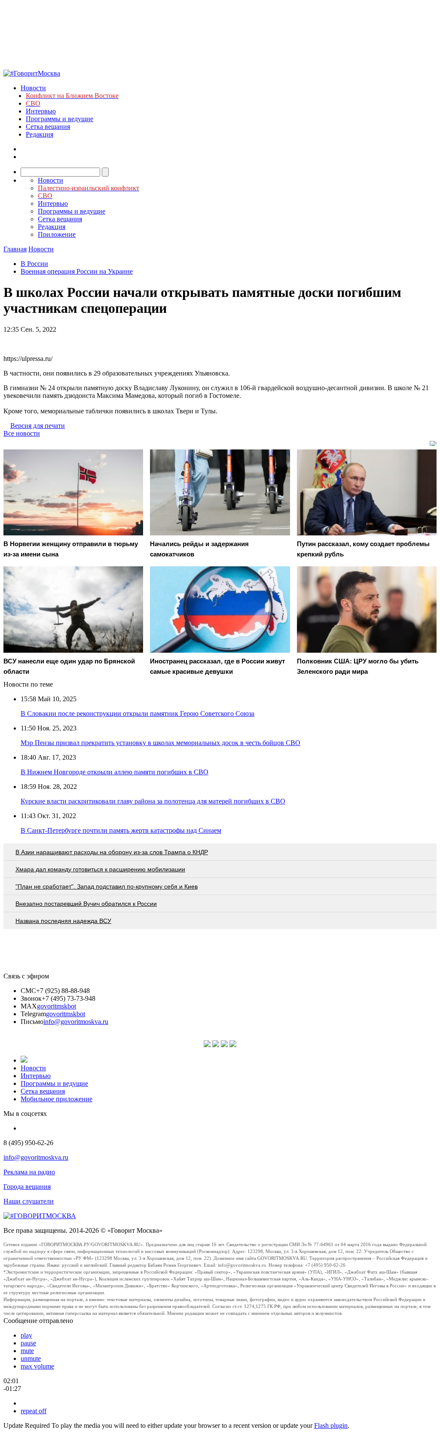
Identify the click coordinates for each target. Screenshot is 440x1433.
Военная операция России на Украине (77, 271)
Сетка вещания (48, 126)
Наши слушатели (28, 1201)
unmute (31, 1358)
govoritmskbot (56, 1006)
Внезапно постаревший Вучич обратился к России (86, 903)
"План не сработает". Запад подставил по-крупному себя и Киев (106, 886)
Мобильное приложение (56, 1099)
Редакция (39, 134)
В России (34, 263)
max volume (37, 1366)
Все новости (21, 433)
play (26, 1335)
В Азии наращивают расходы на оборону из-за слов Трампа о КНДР (111, 852)
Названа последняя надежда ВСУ (63, 920)
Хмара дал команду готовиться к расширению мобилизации (100, 869)
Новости (33, 88)
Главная (15, 249)
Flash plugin (331, 1425)
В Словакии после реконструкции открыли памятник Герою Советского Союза (137, 713)
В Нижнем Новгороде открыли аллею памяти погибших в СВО (114, 772)
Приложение (57, 234)
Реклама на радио (29, 1172)
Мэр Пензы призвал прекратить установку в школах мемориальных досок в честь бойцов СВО (160, 742)
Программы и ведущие (59, 118)
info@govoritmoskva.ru (75, 1021)
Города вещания (27, 1186)
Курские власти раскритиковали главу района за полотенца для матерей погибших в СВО (153, 801)
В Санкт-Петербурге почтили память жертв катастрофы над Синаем (121, 830)
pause (28, 1343)
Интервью (41, 111)
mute (27, 1350)
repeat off (33, 1411)
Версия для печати (37, 425)
